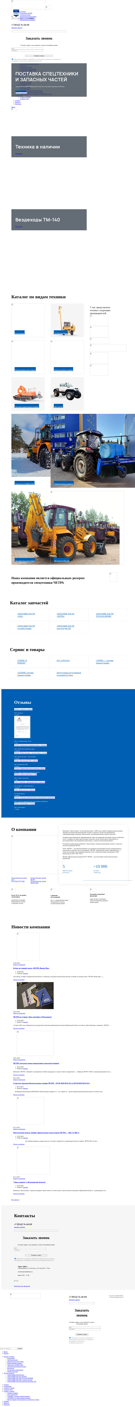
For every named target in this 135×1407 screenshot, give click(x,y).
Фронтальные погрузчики (28, 16)
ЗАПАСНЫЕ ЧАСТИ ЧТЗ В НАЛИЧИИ (104, 615)
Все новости (15, 1200)
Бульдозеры (19, 333)
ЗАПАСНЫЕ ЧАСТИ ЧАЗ (15, 1375)
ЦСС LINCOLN (63, 660)
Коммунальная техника (27, 18)
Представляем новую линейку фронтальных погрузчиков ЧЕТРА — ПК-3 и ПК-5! (46, 1133)
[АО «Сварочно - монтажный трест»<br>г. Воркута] (29, 782)
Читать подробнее (19, 980)
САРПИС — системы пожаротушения (104, 661)
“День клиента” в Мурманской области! (29, 1182)
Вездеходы (58, 407)
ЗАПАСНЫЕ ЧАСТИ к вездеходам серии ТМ (21, 1381)
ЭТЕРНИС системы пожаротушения (25, 674)
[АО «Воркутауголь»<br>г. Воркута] (24, 790)
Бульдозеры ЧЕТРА (26, 13)
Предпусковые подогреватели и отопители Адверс (69, 674)
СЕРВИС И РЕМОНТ (22, 661)
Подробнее (19, 153)
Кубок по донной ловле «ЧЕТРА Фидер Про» (31, 968)
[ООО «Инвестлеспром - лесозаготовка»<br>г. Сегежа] (30, 753)
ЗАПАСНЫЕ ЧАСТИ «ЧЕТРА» (65, 615)
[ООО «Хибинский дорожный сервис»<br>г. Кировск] (30, 745)
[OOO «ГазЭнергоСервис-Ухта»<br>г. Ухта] (22, 737)
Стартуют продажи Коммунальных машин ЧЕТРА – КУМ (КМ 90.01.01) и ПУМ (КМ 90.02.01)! (51, 1083)
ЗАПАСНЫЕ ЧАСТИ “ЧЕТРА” (17, 1376)
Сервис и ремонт (12, 1393)
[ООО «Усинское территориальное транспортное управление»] (34, 797)
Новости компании (19, 964)
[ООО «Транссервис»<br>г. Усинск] (24, 803)
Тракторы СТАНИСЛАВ (24, 484)
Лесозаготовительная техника (27, 407)
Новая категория (12, 1371)
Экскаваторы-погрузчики (25, 561)
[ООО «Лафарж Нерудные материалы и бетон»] (29, 768)
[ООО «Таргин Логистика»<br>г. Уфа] (25, 774)
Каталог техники (21, 91)
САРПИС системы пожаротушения (18, 1396)
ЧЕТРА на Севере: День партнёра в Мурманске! (32, 1017)
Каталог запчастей (21, 93)
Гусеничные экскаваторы (15, 1370)
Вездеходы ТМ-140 (61, 561)
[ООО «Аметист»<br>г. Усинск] (23, 709)
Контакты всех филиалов (22, 1286)
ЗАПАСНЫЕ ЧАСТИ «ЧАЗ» (26, 615)
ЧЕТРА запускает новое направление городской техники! (36, 1063)
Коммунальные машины (27, 20)
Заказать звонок (16, 28)
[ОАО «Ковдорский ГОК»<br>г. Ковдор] (26, 760)
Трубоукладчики (25, 15)
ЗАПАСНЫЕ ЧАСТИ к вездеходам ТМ (65, 627)
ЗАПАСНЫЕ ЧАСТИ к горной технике (26, 627)
